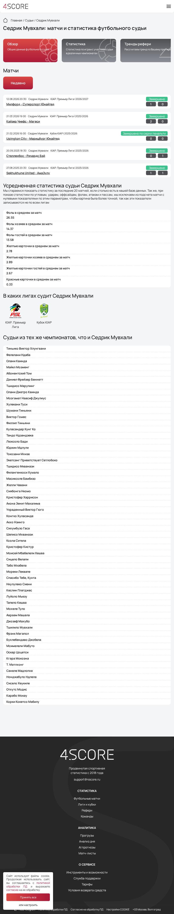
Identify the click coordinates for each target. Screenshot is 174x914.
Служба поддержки (87, 878)
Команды (87, 816)
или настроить (28, 905)
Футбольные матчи (87, 798)
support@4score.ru (87, 779)
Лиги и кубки (87, 804)
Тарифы (87, 884)
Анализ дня (87, 841)
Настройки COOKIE (118, 909)
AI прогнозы (87, 847)
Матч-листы (87, 853)
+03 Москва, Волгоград (147, 909)
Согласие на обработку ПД (87, 909)
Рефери (87, 810)
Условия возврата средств (87, 890)
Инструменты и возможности (87, 872)
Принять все (28, 897)
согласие (12, 890)
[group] (30, 50)
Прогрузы (87, 835)
